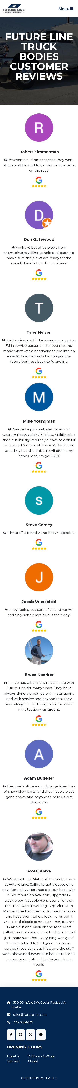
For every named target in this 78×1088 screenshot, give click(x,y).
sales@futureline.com (30, 1015)
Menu (63, 8)
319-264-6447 (23, 1022)
